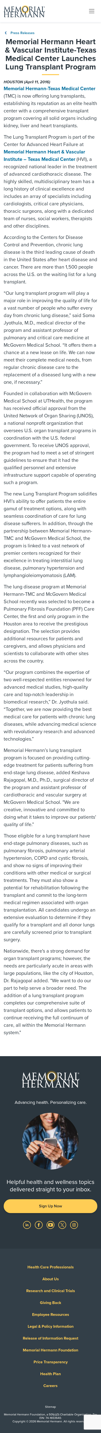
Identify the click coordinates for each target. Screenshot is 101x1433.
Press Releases (22, 33)
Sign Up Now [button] (50, 1206)
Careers (50, 1385)
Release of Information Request (50, 1338)
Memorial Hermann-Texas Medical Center (49, 89)
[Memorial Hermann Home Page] (24, 11)
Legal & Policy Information (51, 1326)
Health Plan (50, 1373)
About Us (50, 1279)
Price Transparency (51, 1362)
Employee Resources (50, 1314)
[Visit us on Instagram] (74, 1224)
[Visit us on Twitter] (62, 1224)
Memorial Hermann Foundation (50, 1350)
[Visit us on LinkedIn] (27, 1224)
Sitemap (50, 1407)
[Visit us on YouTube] (51, 1224)
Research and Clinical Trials (50, 1290)
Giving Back (50, 1302)
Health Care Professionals (50, 1267)
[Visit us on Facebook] (39, 1224)
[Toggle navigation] (91, 11)
